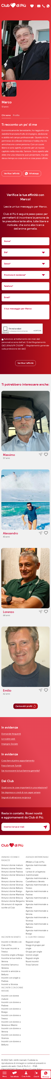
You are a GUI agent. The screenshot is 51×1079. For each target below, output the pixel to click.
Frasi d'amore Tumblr (11, 765)
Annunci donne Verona (12, 881)
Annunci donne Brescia (12, 898)
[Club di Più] (13, 5)
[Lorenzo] (25, 578)
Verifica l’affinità (11, 173)
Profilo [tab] (16, 115)
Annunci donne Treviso (11, 868)
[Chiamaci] (43, 5)
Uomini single (32, 955)
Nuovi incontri (32, 961)
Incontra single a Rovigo (12, 955)
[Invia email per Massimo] (40, 454)
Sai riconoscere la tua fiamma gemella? (20, 770)
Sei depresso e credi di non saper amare (20, 792)
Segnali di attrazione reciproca (16, 797)
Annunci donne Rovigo (11, 891)
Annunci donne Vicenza (12, 885)
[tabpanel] (25, 141)
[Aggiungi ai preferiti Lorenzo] (46, 612)
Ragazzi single (32, 958)
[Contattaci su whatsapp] (48, 5)
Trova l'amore (32, 965)
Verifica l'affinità (25, 363)
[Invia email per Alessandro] (40, 533)
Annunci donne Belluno (12, 888)
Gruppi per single (34, 951)
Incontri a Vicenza (9, 984)
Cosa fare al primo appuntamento (17, 760)
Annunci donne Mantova (12, 894)
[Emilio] (25, 657)
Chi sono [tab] (6, 115)
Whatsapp (34, 173)
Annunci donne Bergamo (12, 901)
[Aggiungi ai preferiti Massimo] (46, 455)
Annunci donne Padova (12, 872)
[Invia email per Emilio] (40, 690)
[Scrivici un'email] (39, 5)
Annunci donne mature (12, 865)
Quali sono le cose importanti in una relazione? (24, 787)
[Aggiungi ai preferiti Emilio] (46, 691)
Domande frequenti (11, 733)
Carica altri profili (24, 706)
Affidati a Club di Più (35, 862)
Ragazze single (33, 942)
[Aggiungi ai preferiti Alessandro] (46, 533)
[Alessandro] (25, 499)
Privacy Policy (22, 1069)
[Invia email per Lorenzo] (40, 611)
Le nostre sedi (8, 739)
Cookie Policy (36, 1069)
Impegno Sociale (9, 744)
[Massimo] (25, 421)
